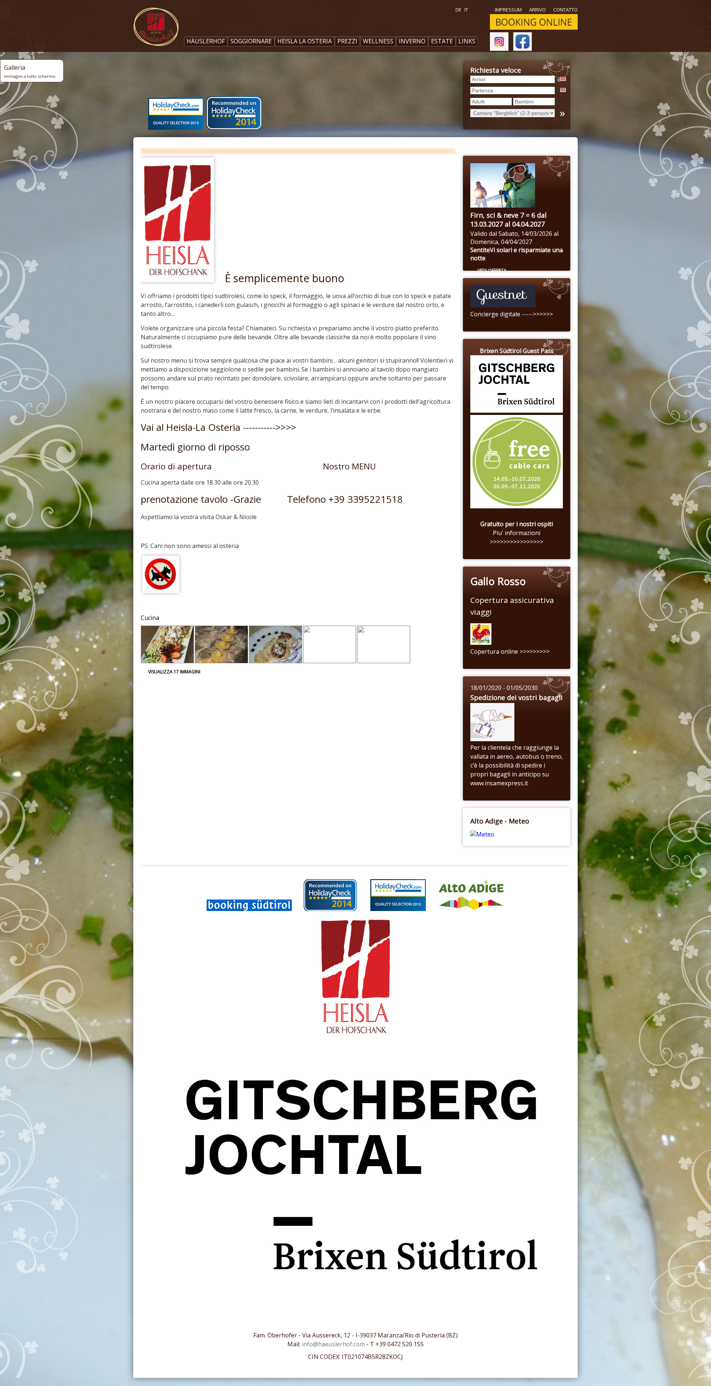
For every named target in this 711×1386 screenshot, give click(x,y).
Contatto (565, 9)
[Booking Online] (534, 27)
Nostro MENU (349, 466)
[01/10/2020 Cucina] (167, 644)
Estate (442, 41)
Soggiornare (251, 41)
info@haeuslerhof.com (333, 1344)
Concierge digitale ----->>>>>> (511, 314)
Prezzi (347, 41)
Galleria (30, 71)
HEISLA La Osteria (304, 41)
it (466, 9)
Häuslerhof (206, 41)
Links (466, 41)
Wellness (378, 41)
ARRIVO (537, 9)
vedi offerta (492, 270)
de (458, 9)
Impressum (508, 9)
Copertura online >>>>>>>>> (510, 651)
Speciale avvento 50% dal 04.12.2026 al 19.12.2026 (510, 219)
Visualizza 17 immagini (174, 672)
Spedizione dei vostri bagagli (516, 697)
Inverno (412, 41)
